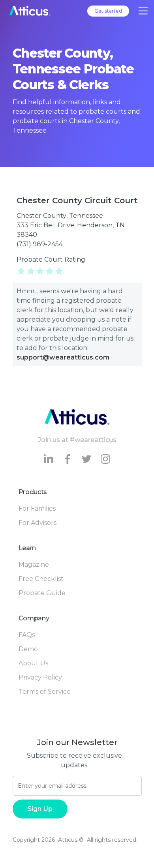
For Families (37, 508)
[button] (143, 11)
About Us (33, 663)
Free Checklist (41, 578)
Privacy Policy (40, 677)
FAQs (27, 635)
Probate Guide (42, 593)
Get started (108, 11)
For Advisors (37, 522)
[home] (30, 11)
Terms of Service (45, 691)
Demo (28, 649)
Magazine (34, 564)
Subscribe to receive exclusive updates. (74, 760)
